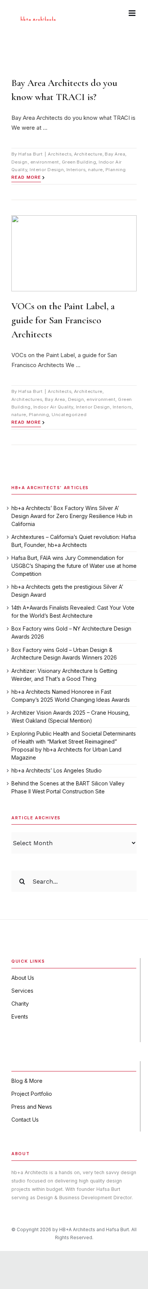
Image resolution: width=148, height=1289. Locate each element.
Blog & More (27, 1081)
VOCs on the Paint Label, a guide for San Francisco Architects (63, 320)
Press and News (31, 1106)
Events (19, 1016)
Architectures (26, 399)
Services (22, 990)
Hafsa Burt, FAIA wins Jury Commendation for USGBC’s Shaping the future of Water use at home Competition (74, 566)
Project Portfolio (31, 1093)
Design (19, 162)
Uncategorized (69, 414)
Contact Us (25, 1119)
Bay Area (115, 154)
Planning (115, 169)
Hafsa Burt (30, 154)
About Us (22, 977)
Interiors (75, 169)
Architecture (88, 154)
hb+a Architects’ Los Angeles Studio (56, 770)
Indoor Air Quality (53, 407)
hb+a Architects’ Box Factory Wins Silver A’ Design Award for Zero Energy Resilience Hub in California (71, 516)
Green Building (79, 162)
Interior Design (47, 169)
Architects (59, 154)
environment (44, 162)
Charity (20, 1003)
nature (95, 169)
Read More (26, 177)
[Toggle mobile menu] (133, 13)
